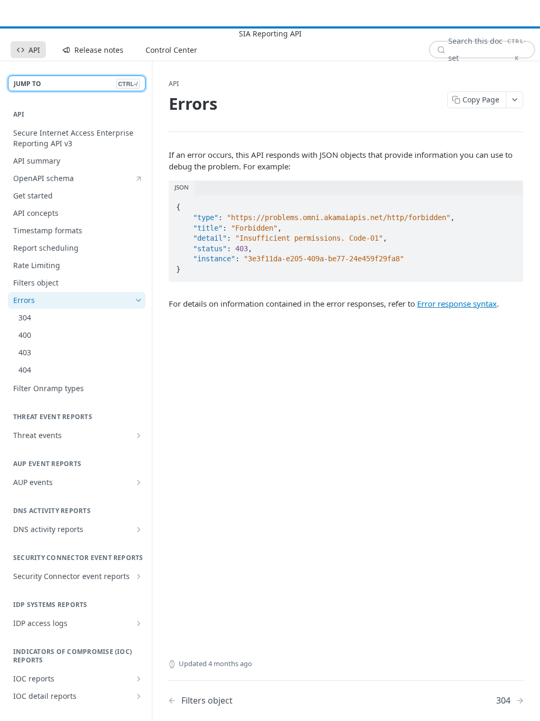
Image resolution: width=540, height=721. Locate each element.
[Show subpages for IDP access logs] (138, 623)
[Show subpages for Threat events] (138, 435)
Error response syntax (457, 303)
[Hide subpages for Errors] (138, 300)
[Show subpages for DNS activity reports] (138, 529)
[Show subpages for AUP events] (138, 482)
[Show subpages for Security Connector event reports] (138, 576)
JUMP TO (76, 83)
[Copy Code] (510, 204)
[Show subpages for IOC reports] (138, 679)
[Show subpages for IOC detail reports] (138, 696)
